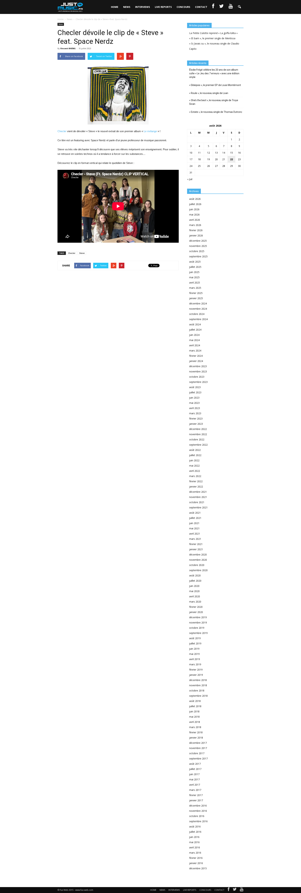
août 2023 (195, 387)
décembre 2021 (198, 491)
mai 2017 (194, 779)
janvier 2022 (196, 486)
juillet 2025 (195, 266)
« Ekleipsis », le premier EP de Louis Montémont (215, 85)
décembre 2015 (198, 868)
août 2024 (195, 324)
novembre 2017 (198, 748)
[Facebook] (228, 890)
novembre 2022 (198, 434)
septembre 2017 (198, 758)
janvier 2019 (196, 674)
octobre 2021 (196, 502)
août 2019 (195, 638)
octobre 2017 (196, 753)
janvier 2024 (196, 361)
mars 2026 (195, 225)
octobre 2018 (196, 690)
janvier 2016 (196, 863)
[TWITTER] (221, 7)
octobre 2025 (196, 251)
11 (199, 152)
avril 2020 (194, 596)
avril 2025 (194, 282)
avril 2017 (194, 784)
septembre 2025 (198, 256)
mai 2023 (194, 402)
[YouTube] (242, 890)
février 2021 (196, 544)
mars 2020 (195, 601)
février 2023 (196, 418)
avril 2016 (194, 847)
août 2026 (195, 198)
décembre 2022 (198, 429)
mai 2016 (194, 842)
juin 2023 (194, 397)
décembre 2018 (198, 680)
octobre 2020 (196, 565)
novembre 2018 (198, 685)
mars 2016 (195, 852)
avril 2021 (194, 533)
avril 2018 (194, 722)
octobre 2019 (196, 627)
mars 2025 (195, 287)
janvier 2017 (196, 800)
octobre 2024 (196, 314)
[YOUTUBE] (230, 7)
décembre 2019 (198, 617)
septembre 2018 (198, 695)
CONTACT (201, 7)
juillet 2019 (195, 643)
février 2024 (196, 355)
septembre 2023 (198, 382)
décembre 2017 (198, 742)
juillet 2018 (195, 706)
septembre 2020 (198, 570)
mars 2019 (195, 664)
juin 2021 (194, 523)
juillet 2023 (195, 392)
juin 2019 (194, 648)
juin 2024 (194, 334)
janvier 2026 (196, 235)
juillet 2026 (195, 204)
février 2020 (196, 606)
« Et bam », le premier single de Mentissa (212, 38)
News (61, 24)
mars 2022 (195, 476)
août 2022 (195, 450)
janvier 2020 (196, 612)
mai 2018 (194, 716)
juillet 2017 (195, 769)
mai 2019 (194, 654)
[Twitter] (235, 890)
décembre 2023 (198, 366)
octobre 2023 (196, 376)
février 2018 (196, 732)
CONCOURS (183, 7)
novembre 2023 (198, 371)
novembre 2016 (198, 810)
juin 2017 (194, 774)
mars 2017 (195, 790)
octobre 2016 (196, 816)
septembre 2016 (198, 821)
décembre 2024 (198, 303)
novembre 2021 (198, 497)
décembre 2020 (198, 554)
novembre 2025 (198, 246)
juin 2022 (194, 460)
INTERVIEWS (142, 7)
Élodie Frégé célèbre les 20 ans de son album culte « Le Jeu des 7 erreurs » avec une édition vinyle (214, 73)
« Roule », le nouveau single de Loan (208, 93)
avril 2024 (194, 345)
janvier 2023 (196, 423)
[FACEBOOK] (213, 7)
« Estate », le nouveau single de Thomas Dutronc (215, 112)
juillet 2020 (195, 580)
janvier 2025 (196, 298)
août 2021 (195, 512)
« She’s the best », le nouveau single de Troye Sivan (213, 102)
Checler (61, 131)
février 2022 (196, 481)
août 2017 (195, 763)
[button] (239, 7)
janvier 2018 (196, 737)
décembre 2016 (198, 805)
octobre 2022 (196, 439)
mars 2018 (195, 727)
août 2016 (195, 826)
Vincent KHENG (68, 48)
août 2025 (195, 261)
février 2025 (196, 293)
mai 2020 (194, 591)
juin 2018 (194, 711)
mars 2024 (195, 350)
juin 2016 (194, 837)
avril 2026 (194, 219)
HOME (114, 7)
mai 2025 (194, 277)
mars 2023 (195, 413)
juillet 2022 (195, 455)
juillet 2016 (195, 831)
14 (223, 152)
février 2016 (196, 858)
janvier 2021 (196, 549)
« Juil (189, 179)
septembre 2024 (198, 319)
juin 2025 (194, 272)
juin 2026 (194, 209)
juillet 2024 (195, 329)
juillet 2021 (195, 518)
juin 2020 (194, 586)
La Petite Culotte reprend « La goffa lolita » (213, 33)
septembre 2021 (198, 507)
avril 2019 (194, 659)
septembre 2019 (198, 633)
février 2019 (196, 669)
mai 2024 (194, 340)
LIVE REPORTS (163, 7)
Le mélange (150, 131)
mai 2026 (194, 214)
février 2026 (196, 230)
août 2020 (195, 575)
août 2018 (195, 701)
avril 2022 (194, 470)
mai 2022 (194, 465)
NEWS (126, 7)
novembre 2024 (198, 308)
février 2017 (196, 795)
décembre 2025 (198, 240)
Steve (82, 253)
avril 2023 (194, 408)
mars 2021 (195, 538)
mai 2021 (194, 528)
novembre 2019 (198, 622)
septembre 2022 (198, 444)
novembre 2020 (198, 559)
